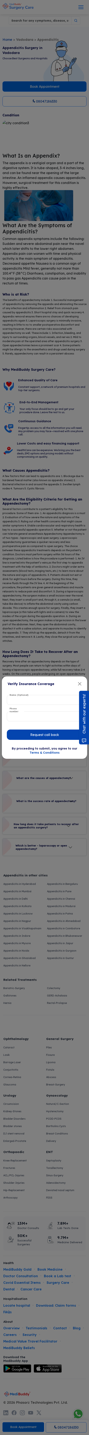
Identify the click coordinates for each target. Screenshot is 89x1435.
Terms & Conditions (45, 752)
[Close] (79, 684)
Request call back (44, 735)
